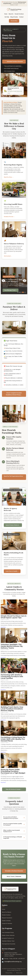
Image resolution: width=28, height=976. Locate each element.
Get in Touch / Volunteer (14, 876)
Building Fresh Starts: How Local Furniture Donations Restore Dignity (12, 708)
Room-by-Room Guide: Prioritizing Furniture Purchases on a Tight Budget (13, 771)
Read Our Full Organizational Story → (13, 477)
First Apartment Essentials (8, 943)
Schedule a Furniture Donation (14, 871)
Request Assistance (7, 917)
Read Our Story (9, 177)
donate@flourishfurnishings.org (12, 961)
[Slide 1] (17, 292)
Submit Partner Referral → (13, 525)
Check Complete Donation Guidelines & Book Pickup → (14, 394)
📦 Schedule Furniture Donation (14, 61)
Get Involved (8, 256)
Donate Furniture (19, 14)
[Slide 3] (20, 292)
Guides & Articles (6, 920)
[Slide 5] (24, 292)
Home (5, 14)
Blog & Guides (14, 17)
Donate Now (14, 20)
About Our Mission (6, 912)
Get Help (7, 17)
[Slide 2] (19, 292)
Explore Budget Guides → (11, 290)
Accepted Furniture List (8, 938)
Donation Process (9, 216)
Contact (21, 17)
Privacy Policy (9, 972)
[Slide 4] (22, 292)
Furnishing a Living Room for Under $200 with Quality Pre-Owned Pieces (13, 739)
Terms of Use (19, 972)
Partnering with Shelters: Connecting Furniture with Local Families (12, 676)
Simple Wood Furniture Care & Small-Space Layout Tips (13, 617)
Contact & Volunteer (7, 923)
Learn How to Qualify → (12, 571)
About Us (11, 14)
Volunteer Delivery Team (8, 941)
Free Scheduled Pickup (8, 932)
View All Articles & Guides (14, 789)
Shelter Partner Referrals (8, 935)
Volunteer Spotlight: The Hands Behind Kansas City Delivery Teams (12, 646)
